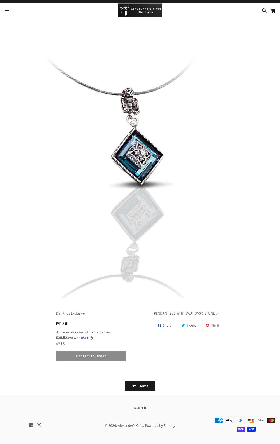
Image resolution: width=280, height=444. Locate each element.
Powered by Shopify (160, 425)
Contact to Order (91, 356)
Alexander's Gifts (130, 425)
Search (140, 408)
